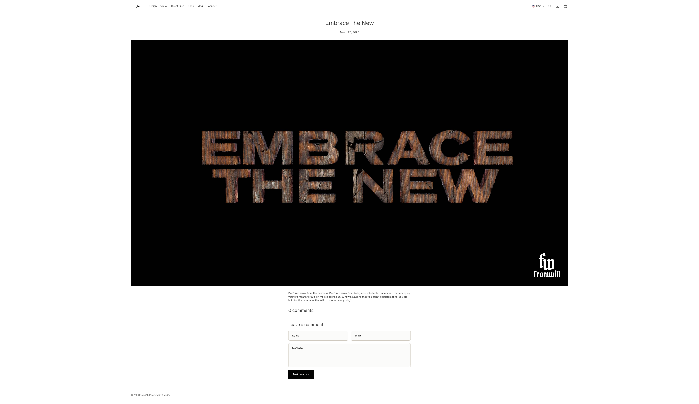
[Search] (550, 6)
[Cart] (565, 6)
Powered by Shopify (159, 395)
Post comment (301, 374)
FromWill (143, 395)
